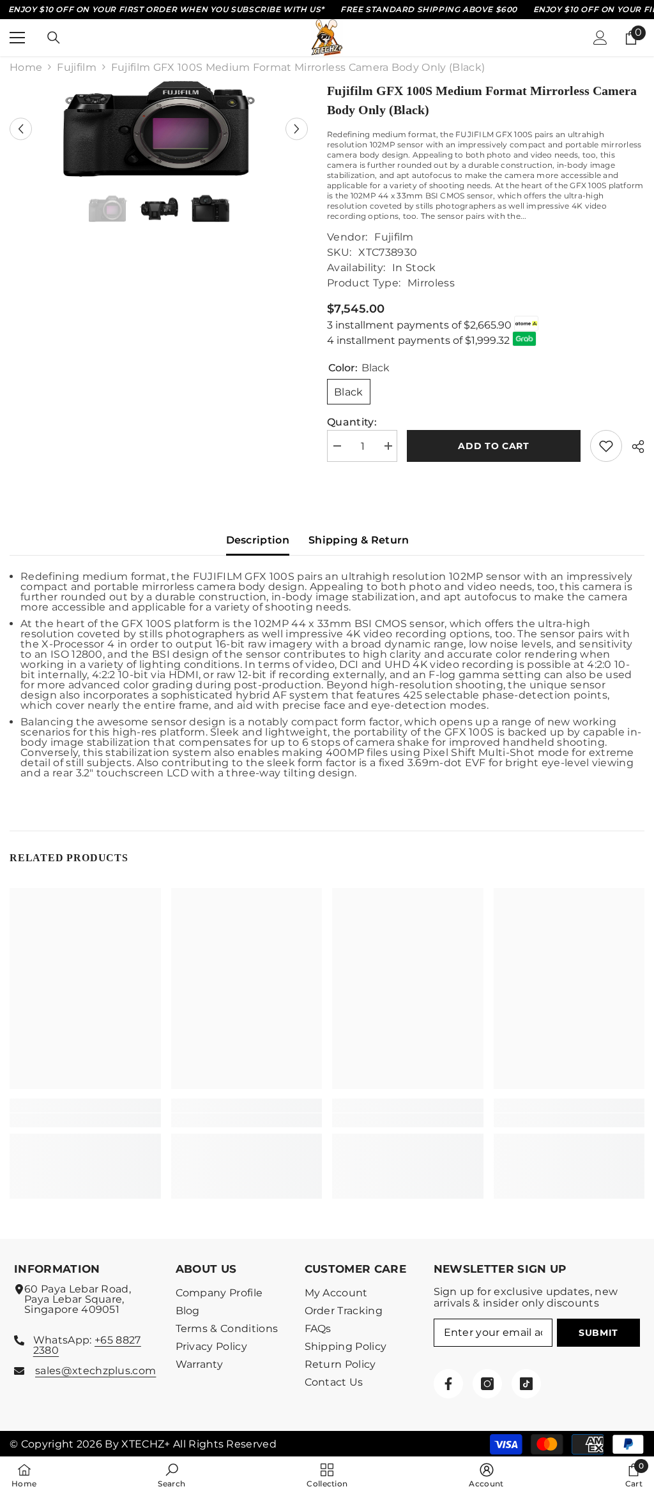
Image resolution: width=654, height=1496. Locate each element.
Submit (598, 1332)
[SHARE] (633, 446)
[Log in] (600, 38)
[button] (21, 128)
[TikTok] (526, 1383)
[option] (159, 129)
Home (26, 68)
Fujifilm (76, 68)
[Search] (53, 37)
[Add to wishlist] (606, 446)
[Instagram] (487, 1383)
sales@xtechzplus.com (95, 1371)
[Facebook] (448, 1383)
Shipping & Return (358, 540)
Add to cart (493, 446)
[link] (85, 1120)
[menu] (17, 37)
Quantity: (352, 422)
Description (258, 540)
